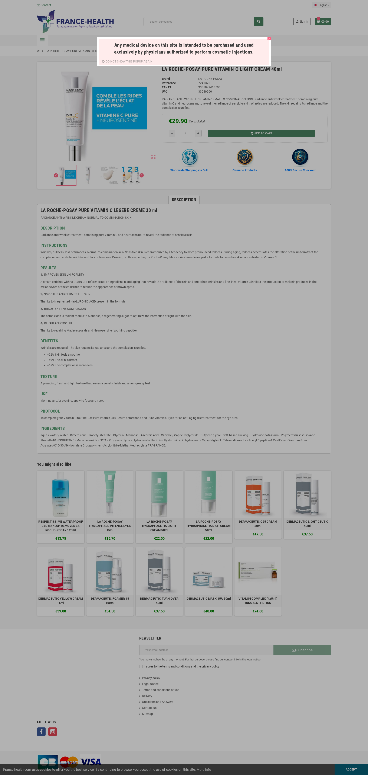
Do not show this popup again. (129, 61)
